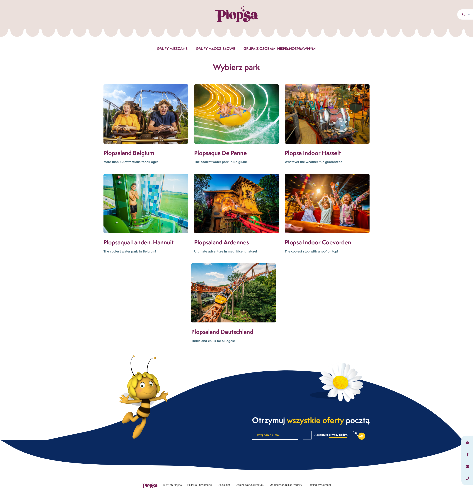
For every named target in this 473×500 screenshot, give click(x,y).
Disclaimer (224, 485)
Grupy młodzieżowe (215, 48)
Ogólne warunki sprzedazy (286, 485)
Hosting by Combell (319, 485)
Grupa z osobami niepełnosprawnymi (280, 48)
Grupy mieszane (172, 48)
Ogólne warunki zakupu (250, 485)
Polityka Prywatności (199, 485)
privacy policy (338, 435)
